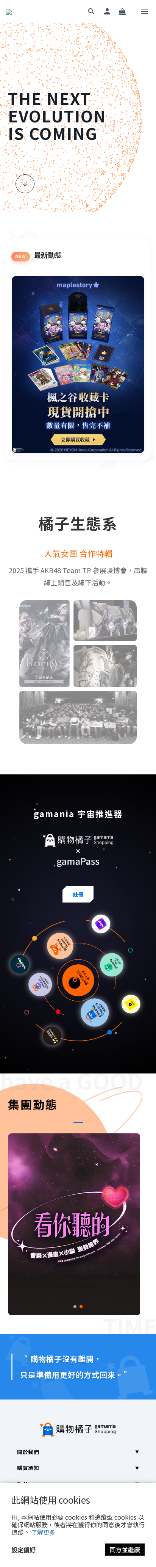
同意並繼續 (125, 1549)
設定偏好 (23, 1549)
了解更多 (43, 1532)
